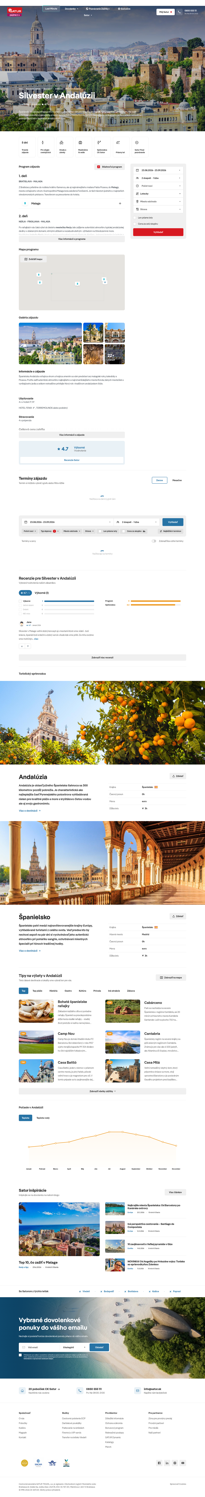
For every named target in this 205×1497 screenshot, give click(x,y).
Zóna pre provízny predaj (160, 1418)
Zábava (131, 990)
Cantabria (152, 1033)
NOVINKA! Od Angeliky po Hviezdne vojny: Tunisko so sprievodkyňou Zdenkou (156, 1263)
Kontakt (22, 1437)
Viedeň (86, 1291)
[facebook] (159, 1463)
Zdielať (179, 776)
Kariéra (22, 1427)
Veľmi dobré (28, 605)
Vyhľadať (158, 232)
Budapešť (108, 1291)
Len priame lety (145, 217)
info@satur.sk (152, 1389)
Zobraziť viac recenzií (102, 657)
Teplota (25, 1117)
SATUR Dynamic (113, 1437)
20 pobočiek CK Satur (42, 1389)
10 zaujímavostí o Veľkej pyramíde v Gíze (150, 1244)
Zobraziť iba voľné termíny (171, 541)
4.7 (45, 104)
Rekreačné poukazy (114, 1432)
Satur (87, 15)
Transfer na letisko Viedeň (74, 1437)
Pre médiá (153, 1427)
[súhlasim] (22, 646)
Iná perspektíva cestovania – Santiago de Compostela (151, 1225)
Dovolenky (70, 8)
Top (23, 990)
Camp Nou (66, 1033)
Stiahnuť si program (112, 166)
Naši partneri (155, 1432)
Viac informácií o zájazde (72, 434)
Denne (159, 480)
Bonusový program (114, 1427)
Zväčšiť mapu (35, 259)
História (53, 990)
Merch (108, 1446)
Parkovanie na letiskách (73, 1427)
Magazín (23, 1432)
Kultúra (82, 990)
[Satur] (14, 12)
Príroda (97, 990)
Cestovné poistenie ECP (73, 1418)
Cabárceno (153, 1003)
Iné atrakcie (114, 990)
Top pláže (37, 990)
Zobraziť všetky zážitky (101, 1091)
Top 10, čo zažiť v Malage (38, 1262)
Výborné (26, 601)
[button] (105, 282)
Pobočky (23, 1423)
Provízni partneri (156, 1423)
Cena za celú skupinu (148, 223)
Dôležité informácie (114, 1418)
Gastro (68, 990)
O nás (21, 1418)
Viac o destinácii (28, 810)
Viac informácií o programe (71, 239)
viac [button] (36, 638)
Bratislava (132, 1291)
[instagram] (175, 1463)
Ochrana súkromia (113, 1423)
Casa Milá (152, 1062)
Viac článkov (175, 1192)
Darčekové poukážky (71, 1423)
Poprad (177, 1291)
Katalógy (109, 1442)
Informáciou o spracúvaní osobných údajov (38, 1359)
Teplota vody (43, 1117)
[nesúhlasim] (28, 646)
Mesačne (177, 480)
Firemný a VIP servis (71, 1432)
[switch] (154, 541)
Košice (155, 1291)
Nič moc (26, 614)
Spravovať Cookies (178, 1484)
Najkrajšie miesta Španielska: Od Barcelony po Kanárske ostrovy (154, 1207)
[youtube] (182, 1463)
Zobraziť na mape (173, 977)
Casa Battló (67, 1062)
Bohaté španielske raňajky (72, 1004)
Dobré (25, 609)
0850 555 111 (94, 1389)
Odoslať (99, 1347)
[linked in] (167, 1463)
